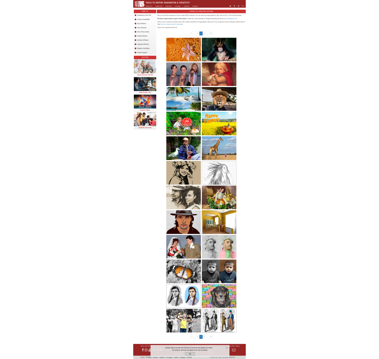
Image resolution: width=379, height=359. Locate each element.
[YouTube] (149, 350)
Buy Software (141, 23)
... (194, 33)
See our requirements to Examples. (172, 24)
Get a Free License (143, 32)
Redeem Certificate (143, 48)
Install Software (142, 36)
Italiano (176, 357)
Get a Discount (142, 28)
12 (211, 33)
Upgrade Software (143, 44)
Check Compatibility (143, 19)
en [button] (242, 6)
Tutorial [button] (178, 6)
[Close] (227, 348)
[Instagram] (146, 350)
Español (162, 357)
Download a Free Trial (144, 15)
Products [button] (149, 6)
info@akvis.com (232, 19)
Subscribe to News (234, 346)
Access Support (142, 52)
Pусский (189, 357)
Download (158, 6)
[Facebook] (143, 350)
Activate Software (143, 40)
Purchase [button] (168, 6)
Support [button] (186, 6)
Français (149, 357)
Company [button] (195, 6)
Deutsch (155, 357)
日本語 (182, 357)
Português (169, 357)
